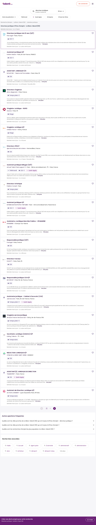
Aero (8, 451)
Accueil (20, 446)
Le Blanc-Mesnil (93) (19, 22)
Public (9, 446)
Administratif (65, 446)
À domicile (49, 446)
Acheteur (21, 451)
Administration (81, 446)
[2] (54, 408)
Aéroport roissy (49, 451)
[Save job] (93, 33)
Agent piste (34, 446)
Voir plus (45, 44)
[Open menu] (93, 4)
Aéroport (34, 451)
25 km (60, 11)
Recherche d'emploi (6, 22)
